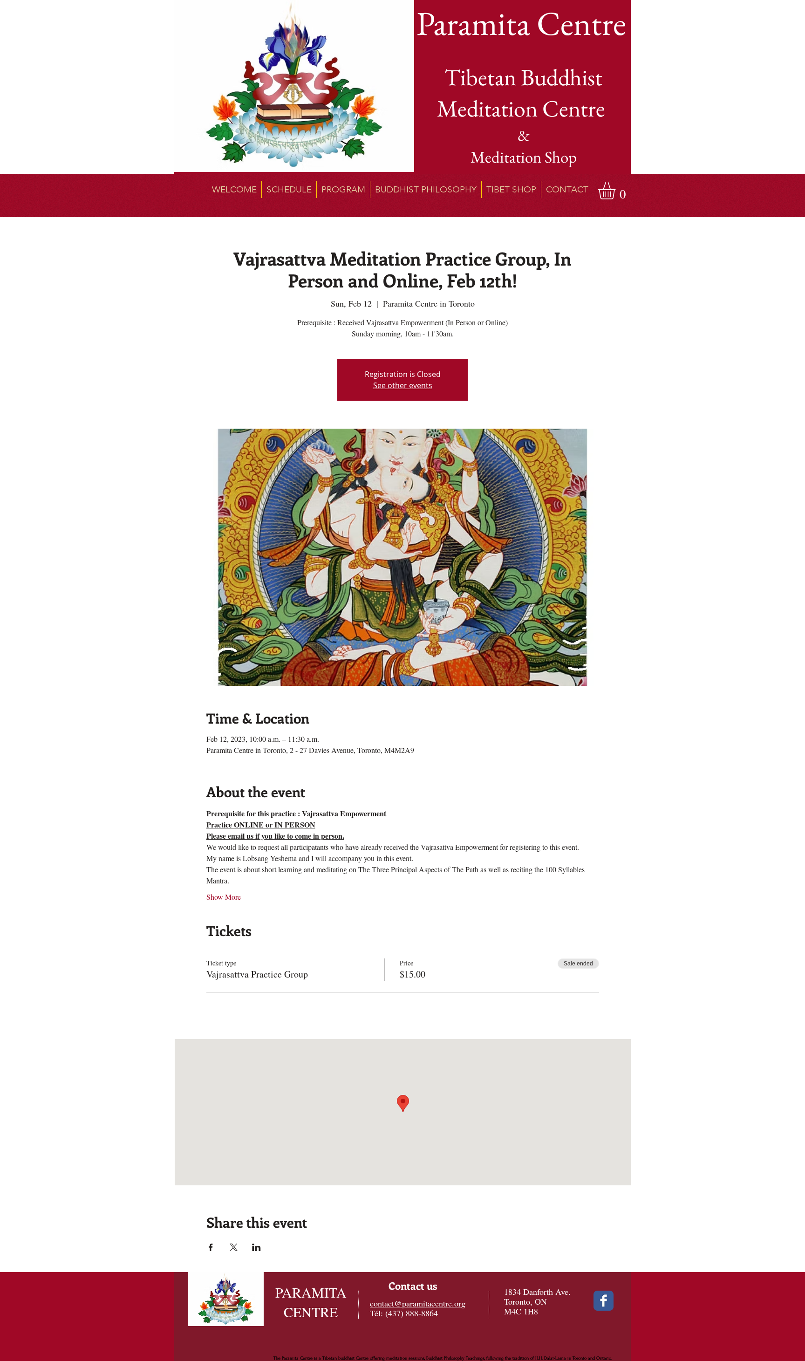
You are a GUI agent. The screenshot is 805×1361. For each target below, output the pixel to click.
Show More (223, 897)
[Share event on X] (233, 1247)
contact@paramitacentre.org (417, 1303)
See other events (402, 385)
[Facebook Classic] (604, 1301)
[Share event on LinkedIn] (256, 1247)
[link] (616, 190)
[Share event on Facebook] (210, 1247)
